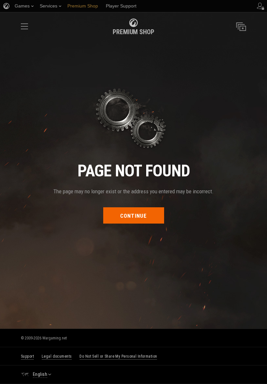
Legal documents (57, 356)
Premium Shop (133, 32)
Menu (24, 28)
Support (27, 356)
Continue (133, 216)
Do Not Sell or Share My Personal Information (118, 356)
